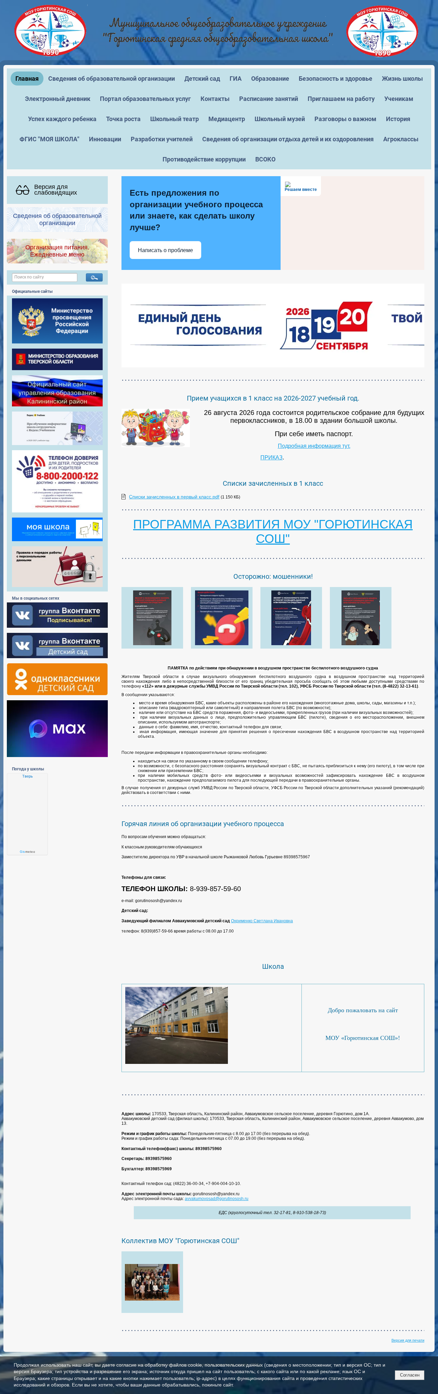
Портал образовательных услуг (145, 98)
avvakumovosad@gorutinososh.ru (216, 1198)
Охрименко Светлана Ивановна (262, 921)
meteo (27, 852)
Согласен (410, 1375)
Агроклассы (400, 139)
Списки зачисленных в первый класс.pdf (174, 496)
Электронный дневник (57, 98)
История (398, 118)
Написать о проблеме (165, 250)
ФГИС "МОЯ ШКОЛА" (49, 139)
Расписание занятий (268, 98)
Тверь (27, 776)
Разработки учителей (162, 139)
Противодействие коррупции (204, 159)
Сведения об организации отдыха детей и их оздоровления (288, 139)
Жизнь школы (402, 78)
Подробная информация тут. (314, 446)
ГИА (236, 78)
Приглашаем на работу (341, 98)
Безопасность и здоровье (335, 78)
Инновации (105, 139)
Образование (270, 78)
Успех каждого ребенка (62, 118)
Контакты (215, 98)
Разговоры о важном (345, 118)
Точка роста (123, 118)
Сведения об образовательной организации (111, 78)
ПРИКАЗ (271, 457)
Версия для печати (407, 1340)
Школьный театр (174, 118)
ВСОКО (265, 159)
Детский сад (202, 78)
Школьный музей (280, 118)
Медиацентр (226, 118)
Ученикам (398, 98)
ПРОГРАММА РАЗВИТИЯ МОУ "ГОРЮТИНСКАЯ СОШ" (273, 531)
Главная (27, 78)
